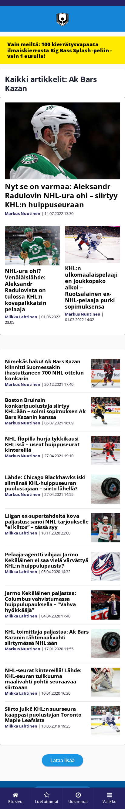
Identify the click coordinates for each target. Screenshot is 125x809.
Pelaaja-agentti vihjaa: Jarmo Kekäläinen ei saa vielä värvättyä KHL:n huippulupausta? (46, 560)
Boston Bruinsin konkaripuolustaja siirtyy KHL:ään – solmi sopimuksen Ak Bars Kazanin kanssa (45, 408)
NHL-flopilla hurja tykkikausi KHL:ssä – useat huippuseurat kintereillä (42, 444)
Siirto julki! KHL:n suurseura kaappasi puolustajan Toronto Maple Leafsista (43, 714)
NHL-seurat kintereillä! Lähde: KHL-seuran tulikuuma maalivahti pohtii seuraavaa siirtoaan (43, 679)
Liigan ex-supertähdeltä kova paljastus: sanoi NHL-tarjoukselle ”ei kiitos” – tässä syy (47, 521)
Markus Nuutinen (22, 213)
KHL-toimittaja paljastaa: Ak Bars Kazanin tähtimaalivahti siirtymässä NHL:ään (47, 637)
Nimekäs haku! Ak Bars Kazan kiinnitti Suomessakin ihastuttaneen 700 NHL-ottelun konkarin (44, 370)
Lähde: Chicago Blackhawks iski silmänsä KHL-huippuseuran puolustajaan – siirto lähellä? (45, 483)
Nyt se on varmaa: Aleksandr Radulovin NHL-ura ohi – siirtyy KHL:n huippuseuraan (61, 195)
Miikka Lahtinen (21, 317)
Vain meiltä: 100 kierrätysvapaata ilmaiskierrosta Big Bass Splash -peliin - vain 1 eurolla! (59, 50)
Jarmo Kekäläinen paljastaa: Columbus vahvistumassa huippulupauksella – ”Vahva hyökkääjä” (40, 601)
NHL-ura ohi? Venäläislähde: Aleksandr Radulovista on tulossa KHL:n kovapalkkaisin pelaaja (25, 290)
